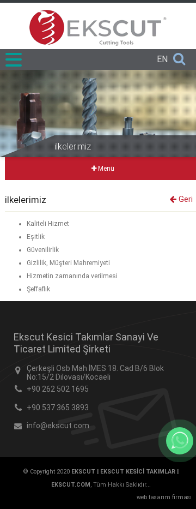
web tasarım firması (164, 497)
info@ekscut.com (58, 425)
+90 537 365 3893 (58, 407)
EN (162, 59)
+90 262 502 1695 (58, 389)
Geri (184, 199)
